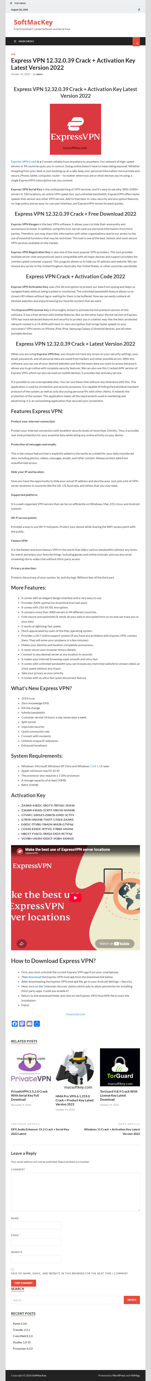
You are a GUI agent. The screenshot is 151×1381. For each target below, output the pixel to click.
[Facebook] (139, 9)
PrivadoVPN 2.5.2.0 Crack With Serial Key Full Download (29, 1095)
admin (39, 74)
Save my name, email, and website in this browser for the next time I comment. (70, 1273)
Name (16, 1218)
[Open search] (136, 41)
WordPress (119, 1375)
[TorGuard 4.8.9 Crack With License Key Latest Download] (120, 1087)
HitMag (135, 1375)
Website (17, 1252)
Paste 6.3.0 (20, 1323)
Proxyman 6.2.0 (23, 1348)
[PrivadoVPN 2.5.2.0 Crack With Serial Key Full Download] (31, 1087)
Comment (19, 1169)
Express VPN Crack (24, 161)
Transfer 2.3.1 (21, 1329)
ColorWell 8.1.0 (23, 1336)
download (34, 977)
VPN (13, 54)
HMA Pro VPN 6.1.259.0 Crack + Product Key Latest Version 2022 (75, 1100)
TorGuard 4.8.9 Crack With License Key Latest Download (119, 1095)
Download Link (75, 1014)
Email (16, 1235)
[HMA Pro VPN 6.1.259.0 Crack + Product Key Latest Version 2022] (76, 1092)
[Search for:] (75, 1300)
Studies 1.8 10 (22, 1342)
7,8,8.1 (94, 766)
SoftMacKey (33, 22)
